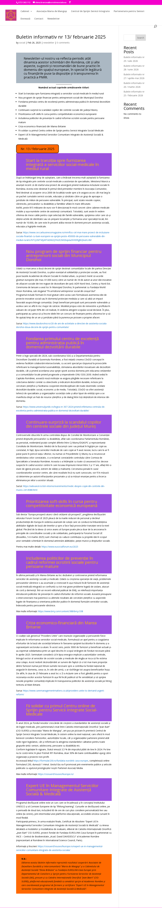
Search (140, 37)
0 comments (63, 42)
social (22, 42)
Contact (38, 19)
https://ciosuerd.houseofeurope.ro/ (56, 774)
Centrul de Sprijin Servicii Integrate (90, 11)
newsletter (48, 42)
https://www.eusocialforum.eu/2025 (60, 546)
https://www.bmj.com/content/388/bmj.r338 (60, 611)
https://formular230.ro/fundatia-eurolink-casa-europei (60, 760)
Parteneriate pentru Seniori (129, 11)
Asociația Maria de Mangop (52, 11)
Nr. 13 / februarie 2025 (37, 149)
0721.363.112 (24, 2)
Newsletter (53, 19)
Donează (25, 19)
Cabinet (25, 11)
